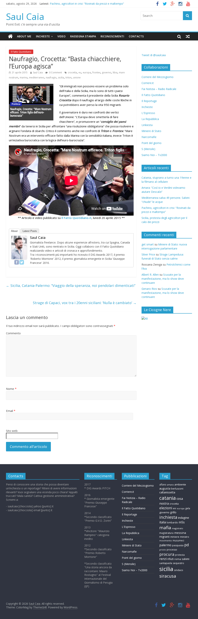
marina (23, 77)
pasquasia (177, 545)
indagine (183, 518)
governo (106, 72)
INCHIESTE (43, 36)
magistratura (166, 533)
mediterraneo (36, 77)
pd (186, 544)
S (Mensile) (148, 149)
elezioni (165, 508)
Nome (11, 389)
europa (87, 72)
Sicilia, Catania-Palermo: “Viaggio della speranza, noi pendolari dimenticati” (70, 285)
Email (10, 411)
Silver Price (148, 254)
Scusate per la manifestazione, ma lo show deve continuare (163, 279)
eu (80, 72)
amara (170, 484)
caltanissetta (167, 492)
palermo (165, 545)
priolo (162, 549)
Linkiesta (147, 125)
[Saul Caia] (10, 36)
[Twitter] (21, 262)
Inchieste (147, 107)
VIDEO (61, 36)
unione (77, 77)
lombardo (172, 522)
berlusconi (177, 488)
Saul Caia (25, 16)
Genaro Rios (149, 289)
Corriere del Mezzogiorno (157, 77)
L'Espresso (148, 113)
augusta (164, 488)
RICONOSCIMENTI (112, 36)
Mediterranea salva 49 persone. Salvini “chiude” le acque (85, 3)
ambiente (180, 484)
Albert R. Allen (150, 274)
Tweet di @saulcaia (154, 55)
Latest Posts (30, 231)
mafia (165, 528)
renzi (163, 559)
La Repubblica (150, 119)
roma (177, 559)
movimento (165, 540)
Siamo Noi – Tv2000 (154, 155)
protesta (180, 554)
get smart (148, 244)
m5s (182, 522)
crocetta (72, 72)
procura (166, 554)
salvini (185, 559)
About (14, 231)
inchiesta (168, 517)
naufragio (51, 77)
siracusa (167, 576)
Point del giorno (151, 143)
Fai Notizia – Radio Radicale (159, 89)
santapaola (165, 563)
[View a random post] (187, 36)
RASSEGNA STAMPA (83, 36)
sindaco (178, 570)
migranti (164, 536)
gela (187, 508)
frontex (96, 72)
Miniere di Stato (151, 131)
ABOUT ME (24, 36)
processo (172, 549)
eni (174, 508)
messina (180, 533)
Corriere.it (148, 83)
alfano (162, 484)
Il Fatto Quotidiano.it (76, 218)
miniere (174, 536)
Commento (13, 333)
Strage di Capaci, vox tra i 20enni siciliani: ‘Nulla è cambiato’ (85, 302)
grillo (173, 512)
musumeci (178, 540)
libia (115, 72)
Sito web (12, 431)
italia (162, 522)
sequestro (178, 563)
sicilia (61, 77)
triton (69, 77)
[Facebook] (16, 262)
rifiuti (170, 559)
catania (167, 498)
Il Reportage (149, 101)
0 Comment (55, 72)
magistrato (177, 528)
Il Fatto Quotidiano (21, 51)
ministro (184, 536)
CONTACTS (136, 36)
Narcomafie (149, 137)
